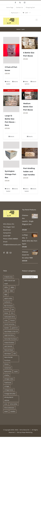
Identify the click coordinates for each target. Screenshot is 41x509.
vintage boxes (8, 390)
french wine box (9, 324)
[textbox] (30, 276)
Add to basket (8, 83)
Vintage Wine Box (9, 393)
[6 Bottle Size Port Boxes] (30, 43)
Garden (6, 328)
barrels (6, 309)
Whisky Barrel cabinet (8, 398)
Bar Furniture (8, 305)
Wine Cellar (13, 404)
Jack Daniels (8, 346)
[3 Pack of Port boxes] (11, 50)
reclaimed (7, 368)
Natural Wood (8, 350)
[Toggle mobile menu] (37, 20)
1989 (5, 291)
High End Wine (9, 335)
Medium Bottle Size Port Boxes (28, 107)
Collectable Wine (9, 317)
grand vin (15, 328)
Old (14, 353)
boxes (6, 313)
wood (6, 411)
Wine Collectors (9, 407)
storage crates (8, 379)
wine (5, 404)
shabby (6, 375)
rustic (16, 371)
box (13, 309)
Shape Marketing (27, 432)
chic (12, 313)
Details (16, 81)
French (12, 320)
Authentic (7, 302)
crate (6, 320)
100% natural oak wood (9, 282)
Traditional (7, 382)
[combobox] (30, 276)
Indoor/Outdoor (9, 342)
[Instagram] (7, 253)
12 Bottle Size (8, 277)
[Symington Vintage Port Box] (11, 155)
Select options (27, 83)
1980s (12, 287)
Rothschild (7, 371)
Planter (6, 364)
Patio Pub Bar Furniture (8, 358)
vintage (6, 386)
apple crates (8, 298)
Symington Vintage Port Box (10, 174)
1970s (6, 287)
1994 (5, 294)
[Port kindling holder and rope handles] (30, 153)
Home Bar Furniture (10, 339)
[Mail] (10, 253)
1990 (11, 291)
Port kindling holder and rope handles (29, 171)
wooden (12, 411)
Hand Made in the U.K (11, 331)
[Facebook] (4, 253)
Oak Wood (7, 353)
